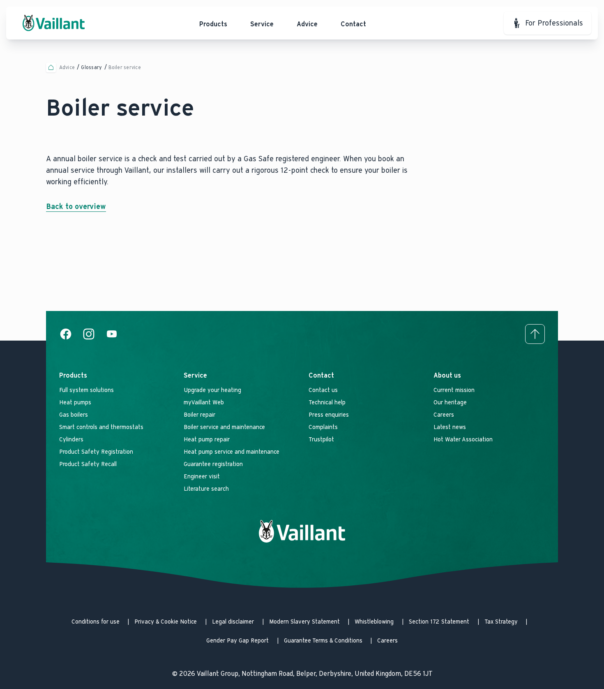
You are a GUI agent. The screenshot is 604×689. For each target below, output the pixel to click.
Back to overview (76, 206)
